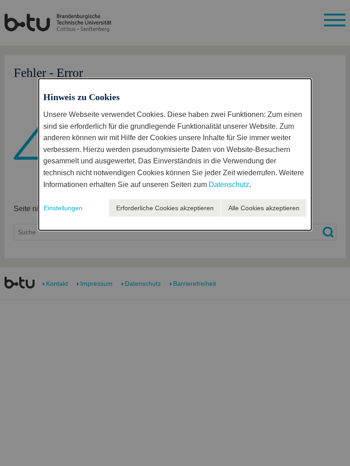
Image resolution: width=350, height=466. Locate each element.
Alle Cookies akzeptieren (263, 208)
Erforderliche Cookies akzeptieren (165, 208)
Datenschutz (229, 184)
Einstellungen (63, 208)
